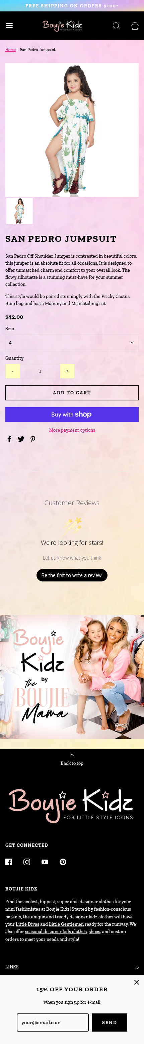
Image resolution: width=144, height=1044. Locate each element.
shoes (94, 931)
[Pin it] (34, 439)
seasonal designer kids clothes (56, 931)
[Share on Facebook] (10, 439)
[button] (19, 211)
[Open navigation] (9, 25)
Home (10, 49)
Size (9, 329)
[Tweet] (22, 439)
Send (109, 1023)
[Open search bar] (116, 25)
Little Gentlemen (66, 924)
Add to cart (72, 393)
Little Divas (27, 924)
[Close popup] (136, 982)
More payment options (72, 430)
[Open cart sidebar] (135, 25)
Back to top (72, 763)
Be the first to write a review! (72, 575)
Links (12, 967)
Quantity (14, 358)
